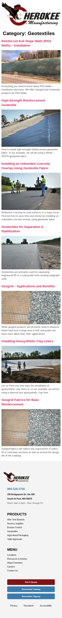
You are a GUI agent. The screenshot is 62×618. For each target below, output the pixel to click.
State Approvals (14, 539)
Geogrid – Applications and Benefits (28, 286)
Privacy (13, 605)
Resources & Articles (17, 559)
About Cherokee (14, 562)
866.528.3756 (16, 488)
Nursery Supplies (15, 523)
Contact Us (12, 570)
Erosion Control (14, 527)
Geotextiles (12, 531)
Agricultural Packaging (17, 535)
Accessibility (46, 605)
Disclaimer (29, 605)
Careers (11, 566)
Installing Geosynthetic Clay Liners (27, 341)
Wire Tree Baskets (16, 519)
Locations (11, 555)
